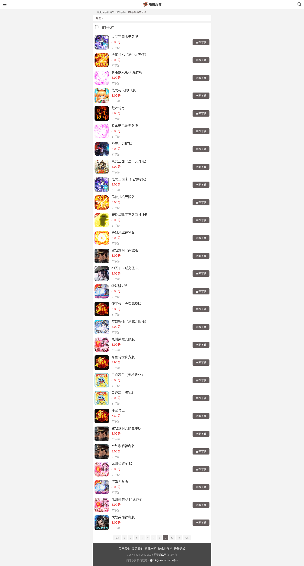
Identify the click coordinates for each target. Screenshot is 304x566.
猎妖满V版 (119, 285)
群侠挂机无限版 (123, 196)
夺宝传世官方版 (123, 356)
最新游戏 (179, 549)
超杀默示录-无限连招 (126, 72)
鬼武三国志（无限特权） (129, 178)
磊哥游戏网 (160, 554)
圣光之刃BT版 (121, 143)
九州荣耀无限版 (123, 339)
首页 (99, 12)
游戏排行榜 (165, 549)
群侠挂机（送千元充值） (129, 54)
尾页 (187, 537)
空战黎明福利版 (123, 445)
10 (172, 537)
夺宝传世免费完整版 (126, 303)
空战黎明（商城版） (126, 250)
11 (179, 537)
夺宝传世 (118, 410)
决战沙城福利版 (123, 232)
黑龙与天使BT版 (123, 89)
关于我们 (124, 549)
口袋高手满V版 (122, 392)
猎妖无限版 (119, 481)
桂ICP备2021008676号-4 (164, 560)
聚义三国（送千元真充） (129, 161)
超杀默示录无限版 (124, 125)
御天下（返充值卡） (126, 267)
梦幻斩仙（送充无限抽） (129, 321)
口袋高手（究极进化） (128, 374)
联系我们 (137, 549)
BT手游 (121, 12)
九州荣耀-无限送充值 (126, 499)
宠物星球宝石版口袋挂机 (129, 214)
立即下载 (201, 42)
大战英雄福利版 (123, 516)
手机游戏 (109, 12)
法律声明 (150, 549)
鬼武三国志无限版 (124, 36)
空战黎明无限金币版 (126, 428)
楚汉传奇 (118, 107)
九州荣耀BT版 (121, 463)
